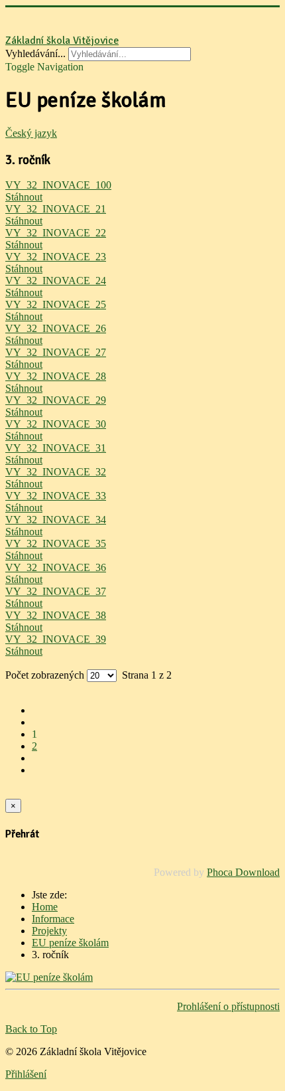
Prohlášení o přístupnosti (228, 1006)
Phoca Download (243, 872)
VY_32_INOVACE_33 (55, 495)
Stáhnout (23, 197)
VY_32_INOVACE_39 (55, 639)
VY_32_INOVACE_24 (55, 280)
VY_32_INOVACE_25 (55, 304)
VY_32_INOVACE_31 (55, 448)
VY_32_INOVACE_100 (58, 185)
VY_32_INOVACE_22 (55, 232)
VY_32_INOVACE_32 (55, 471)
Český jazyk (31, 133)
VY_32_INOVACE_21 (55, 208)
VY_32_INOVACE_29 (55, 400)
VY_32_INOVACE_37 (55, 591)
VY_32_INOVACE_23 (55, 256)
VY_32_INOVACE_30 (55, 424)
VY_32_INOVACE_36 (55, 567)
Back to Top (31, 1029)
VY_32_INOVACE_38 (55, 615)
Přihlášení (25, 1074)
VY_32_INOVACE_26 (55, 328)
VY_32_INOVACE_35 (55, 543)
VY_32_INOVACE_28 (55, 376)
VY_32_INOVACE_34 (55, 519)
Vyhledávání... (35, 53)
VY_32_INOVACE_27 (55, 352)
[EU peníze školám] (49, 977)
